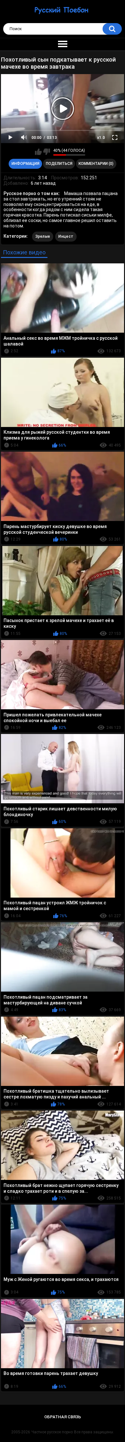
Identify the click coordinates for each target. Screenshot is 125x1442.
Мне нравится (38, 152)
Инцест (65, 236)
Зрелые (42, 236)
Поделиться (59, 163)
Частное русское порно (52, 1432)
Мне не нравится (46, 152)
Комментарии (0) (96, 163)
